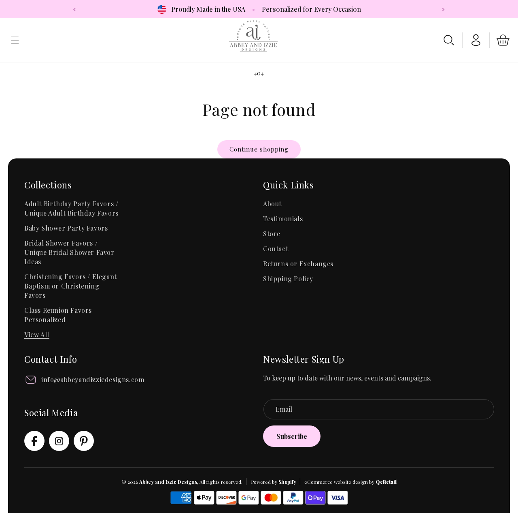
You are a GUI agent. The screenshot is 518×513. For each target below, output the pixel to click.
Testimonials (283, 218)
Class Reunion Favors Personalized (58, 315)
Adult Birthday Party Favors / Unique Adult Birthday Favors (71, 208)
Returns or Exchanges (298, 263)
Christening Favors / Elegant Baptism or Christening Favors (70, 285)
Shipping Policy (288, 278)
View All (36, 334)
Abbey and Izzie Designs (168, 482)
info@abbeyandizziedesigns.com (92, 379)
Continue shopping (259, 149)
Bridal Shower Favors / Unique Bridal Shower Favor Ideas (69, 252)
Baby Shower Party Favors (66, 228)
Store (271, 233)
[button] (449, 40)
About (272, 203)
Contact (275, 248)
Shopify (287, 482)
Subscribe (291, 436)
